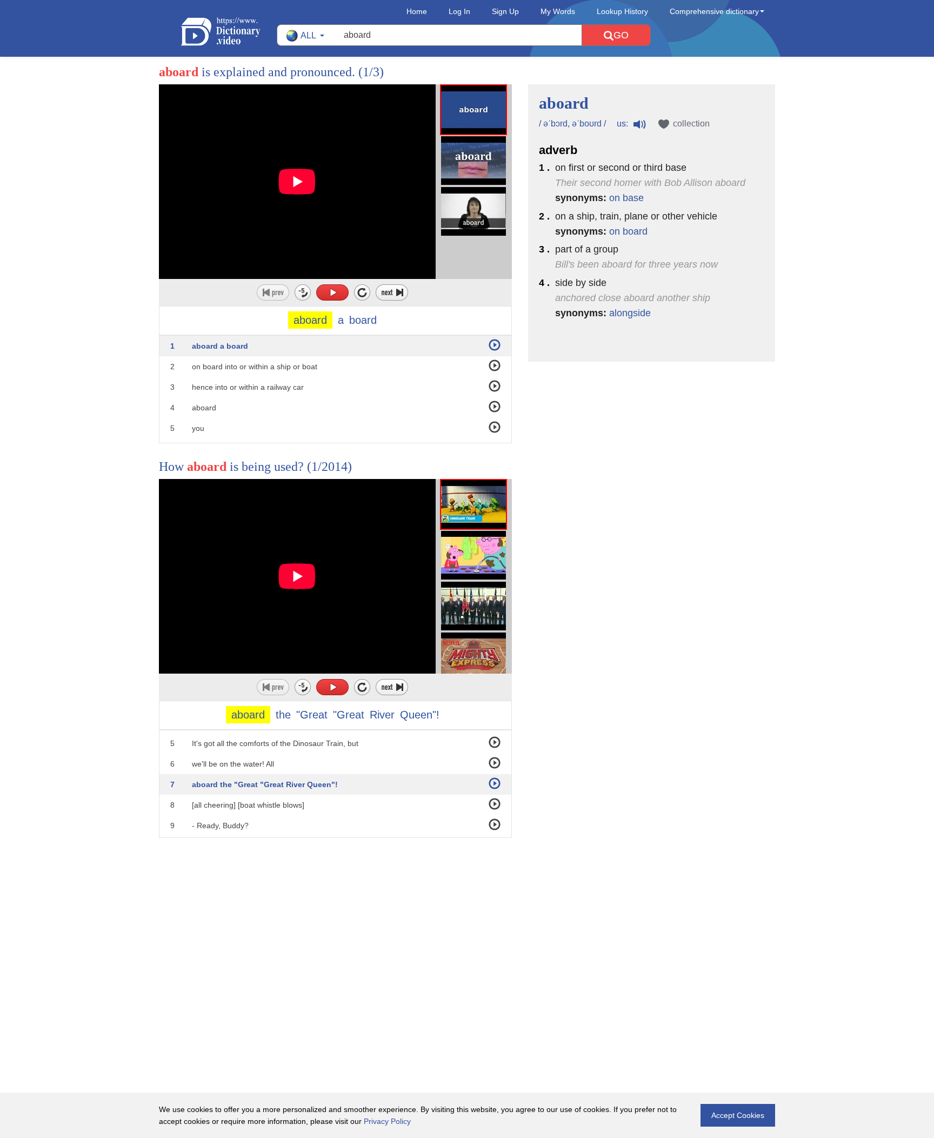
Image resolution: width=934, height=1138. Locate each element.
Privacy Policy (387, 1121)
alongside (630, 313)
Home (416, 11)
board (363, 320)
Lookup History (622, 11)
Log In (459, 11)
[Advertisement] (467, 908)
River (382, 715)
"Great (312, 715)
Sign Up (505, 11)
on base (626, 197)
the (283, 715)
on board (628, 231)
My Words (558, 11)
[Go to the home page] (229, 31)
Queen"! (419, 715)
